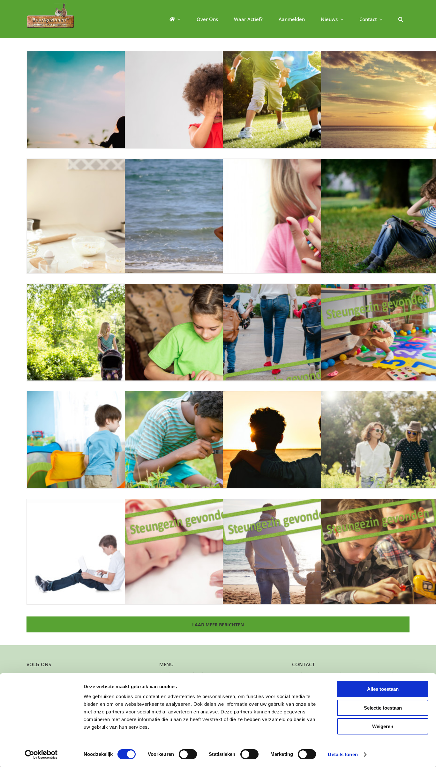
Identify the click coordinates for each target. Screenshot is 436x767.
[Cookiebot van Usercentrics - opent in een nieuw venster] (41, 754)
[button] (401, 19)
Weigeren (382, 726)
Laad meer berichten (218, 625)
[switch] (188, 754)
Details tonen (342, 754)
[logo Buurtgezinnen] (50, 5)
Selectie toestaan (383, 708)
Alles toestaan (383, 689)
